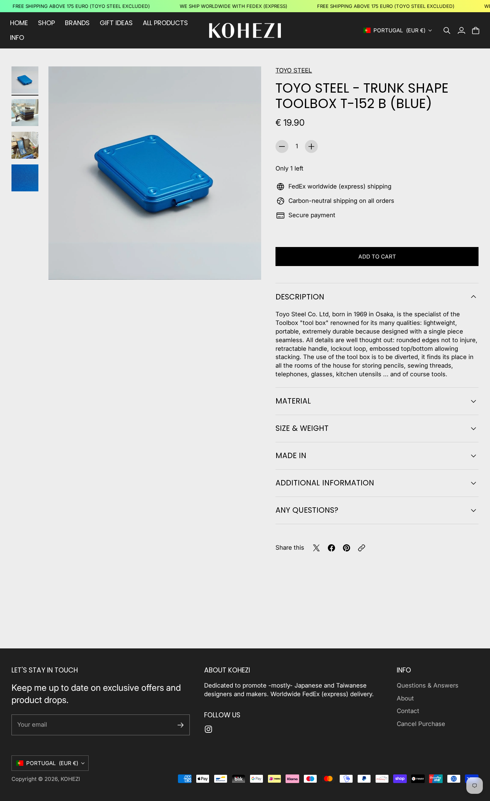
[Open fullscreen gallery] (247, 266)
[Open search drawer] (447, 30)
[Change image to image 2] (24, 112)
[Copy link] (361, 547)
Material (293, 401)
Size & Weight (302, 428)
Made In (290, 455)
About (405, 698)
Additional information (324, 483)
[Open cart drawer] (475, 30)
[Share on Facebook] (331, 547)
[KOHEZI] (245, 30)
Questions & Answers (427, 685)
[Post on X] (316, 547)
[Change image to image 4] (24, 177)
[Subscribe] (181, 725)
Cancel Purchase (421, 723)
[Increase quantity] (311, 146)
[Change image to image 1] (24, 79)
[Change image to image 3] (24, 145)
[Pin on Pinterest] (346, 547)
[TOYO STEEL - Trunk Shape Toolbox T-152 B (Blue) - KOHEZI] (154, 172)
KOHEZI (70, 779)
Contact (408, 710)
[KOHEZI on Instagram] (208, 729)
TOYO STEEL (293, 70)
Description (299, 297)
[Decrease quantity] (281, 146)
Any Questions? (306, 510)
